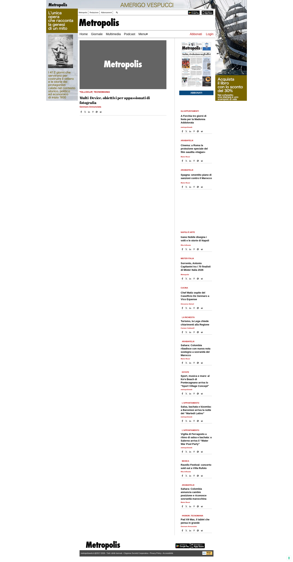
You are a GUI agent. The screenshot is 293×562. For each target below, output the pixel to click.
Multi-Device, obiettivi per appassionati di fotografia (115, 100)
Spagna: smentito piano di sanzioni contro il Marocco (196, 176)
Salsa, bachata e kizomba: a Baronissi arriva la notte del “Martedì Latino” (196, 410)
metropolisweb (186, 127)
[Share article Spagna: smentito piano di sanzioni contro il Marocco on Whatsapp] (198, 187)
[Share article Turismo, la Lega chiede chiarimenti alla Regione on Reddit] (202, 332)
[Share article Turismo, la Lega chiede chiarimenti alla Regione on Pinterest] (194, 332)
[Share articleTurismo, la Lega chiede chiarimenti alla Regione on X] (186, 332)
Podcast (129, 34)
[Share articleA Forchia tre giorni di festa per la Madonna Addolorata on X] (186, 131)
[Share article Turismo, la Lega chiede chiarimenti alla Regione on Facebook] (182, 332)
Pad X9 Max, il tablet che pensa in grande (195, 521)
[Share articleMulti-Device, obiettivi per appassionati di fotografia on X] (85, 112)
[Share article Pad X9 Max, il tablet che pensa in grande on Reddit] (202, 530)
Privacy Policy (155, 553)
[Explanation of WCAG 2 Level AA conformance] (207, 554)
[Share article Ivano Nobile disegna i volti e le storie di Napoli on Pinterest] (194, 249)
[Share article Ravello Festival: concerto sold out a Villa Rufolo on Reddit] (202, 476)
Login (209, 34)
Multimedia (113, 34)
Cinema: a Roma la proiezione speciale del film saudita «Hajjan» (194, 148)
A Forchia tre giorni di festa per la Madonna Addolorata (193, 119)
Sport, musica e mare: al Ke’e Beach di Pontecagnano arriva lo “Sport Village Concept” (195, 381)
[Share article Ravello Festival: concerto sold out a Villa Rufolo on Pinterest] (194, 476)
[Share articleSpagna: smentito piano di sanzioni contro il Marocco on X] (186, 187)
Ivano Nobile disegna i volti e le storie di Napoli (195, 239)
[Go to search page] (116, 12)
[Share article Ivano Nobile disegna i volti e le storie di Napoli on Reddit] (202, 249)
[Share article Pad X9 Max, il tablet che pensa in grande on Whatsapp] (198, 530)
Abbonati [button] (196, 93)
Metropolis (83, 12)
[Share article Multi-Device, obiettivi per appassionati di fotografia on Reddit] (101, 112)
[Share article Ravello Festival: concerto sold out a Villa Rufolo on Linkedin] (190, 476)
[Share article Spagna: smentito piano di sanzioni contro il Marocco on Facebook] (182, 187)
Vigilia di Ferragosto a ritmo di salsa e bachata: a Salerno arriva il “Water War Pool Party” (196, 439)
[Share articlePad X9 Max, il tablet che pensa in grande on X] (186, 530)
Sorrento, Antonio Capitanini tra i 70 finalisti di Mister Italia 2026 (196, 266)
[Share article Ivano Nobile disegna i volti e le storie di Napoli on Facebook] (182, 249)
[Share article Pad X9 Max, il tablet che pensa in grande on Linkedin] (190, 530)
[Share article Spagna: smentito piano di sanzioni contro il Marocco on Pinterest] (194, 187)
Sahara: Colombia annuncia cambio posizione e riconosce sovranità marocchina (193, 493)
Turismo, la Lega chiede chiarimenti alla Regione (195, 323)
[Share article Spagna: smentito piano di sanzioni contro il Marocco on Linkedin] (190, 187)
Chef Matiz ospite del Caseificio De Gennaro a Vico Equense (195, 296)
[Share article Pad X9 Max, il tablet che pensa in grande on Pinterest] (194, 530)
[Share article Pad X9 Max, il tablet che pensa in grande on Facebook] (182, 530)
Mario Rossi (185, 157)
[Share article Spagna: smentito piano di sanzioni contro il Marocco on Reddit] (202, 187)
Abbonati (196, 34)
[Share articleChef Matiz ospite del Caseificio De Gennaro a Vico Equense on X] (186, 308)
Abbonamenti (106, 12)
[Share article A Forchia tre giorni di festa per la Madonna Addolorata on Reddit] (202, 131)
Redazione (94, 12)
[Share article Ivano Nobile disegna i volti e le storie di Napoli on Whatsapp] (198, 249)
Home (84, 34)
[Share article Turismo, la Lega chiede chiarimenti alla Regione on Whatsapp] (198, 332)
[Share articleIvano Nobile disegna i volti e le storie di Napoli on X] (186, 249)
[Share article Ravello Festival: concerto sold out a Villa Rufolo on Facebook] (182, 476)
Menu (142, 34)
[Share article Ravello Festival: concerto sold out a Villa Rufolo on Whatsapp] (198, 476)
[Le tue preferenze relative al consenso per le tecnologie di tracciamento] (289, 558)
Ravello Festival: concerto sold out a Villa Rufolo (196, 466)
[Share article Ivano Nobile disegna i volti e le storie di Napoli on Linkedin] (190, 249)
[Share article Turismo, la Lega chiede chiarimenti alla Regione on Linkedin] (190, 332)
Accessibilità (168, 553)
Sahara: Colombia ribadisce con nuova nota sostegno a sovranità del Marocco (195, 350)
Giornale (97, 34)
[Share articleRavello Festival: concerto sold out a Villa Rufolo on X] (186, 476)
